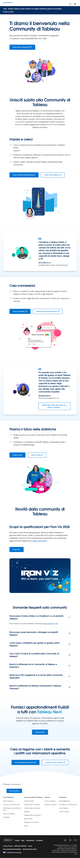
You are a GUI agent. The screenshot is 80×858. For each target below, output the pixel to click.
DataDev (27, 811)
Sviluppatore (30, 840)
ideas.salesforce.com (50, 624)
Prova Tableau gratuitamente (25, 762)
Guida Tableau (63, 808)
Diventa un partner (51, 804)
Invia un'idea (36, 455)
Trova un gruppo (19, 311)
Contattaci (6, 817)
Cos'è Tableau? (8, 797)
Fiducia (17, 840)
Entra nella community (21, 47)
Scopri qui (16, 549)
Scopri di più (17, 455)
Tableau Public (29, 801)
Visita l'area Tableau (51, 175)
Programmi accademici (31, 822)
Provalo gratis (14, 791)
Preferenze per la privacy (14, 852)
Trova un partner (50, 801)
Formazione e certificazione (68, 804)
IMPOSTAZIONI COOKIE (30, 849)
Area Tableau (28, 819)
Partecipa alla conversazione (46, 311)
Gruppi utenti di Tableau (32, 804)
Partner (47, 797)
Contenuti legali (7, 846)
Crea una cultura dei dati (11, 804)
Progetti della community (32, 815)
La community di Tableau (33, 797)
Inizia (15, 150)
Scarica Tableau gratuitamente (24, 175)
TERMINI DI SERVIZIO (20, 846)
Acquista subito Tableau (54, 762)
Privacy (30, 846)
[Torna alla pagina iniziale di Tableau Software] (10, 3)
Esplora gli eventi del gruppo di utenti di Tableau (53, 406)
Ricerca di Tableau (9, 814)
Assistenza (63, 797)
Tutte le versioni (64, 811)
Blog (22, 840)
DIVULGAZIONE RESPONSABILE (12, 849)
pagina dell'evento (39, 541)
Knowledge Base (64, 801)
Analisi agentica (8, 801)
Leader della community (32, 808)
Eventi (26, 826)
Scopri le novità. (8, 11)
